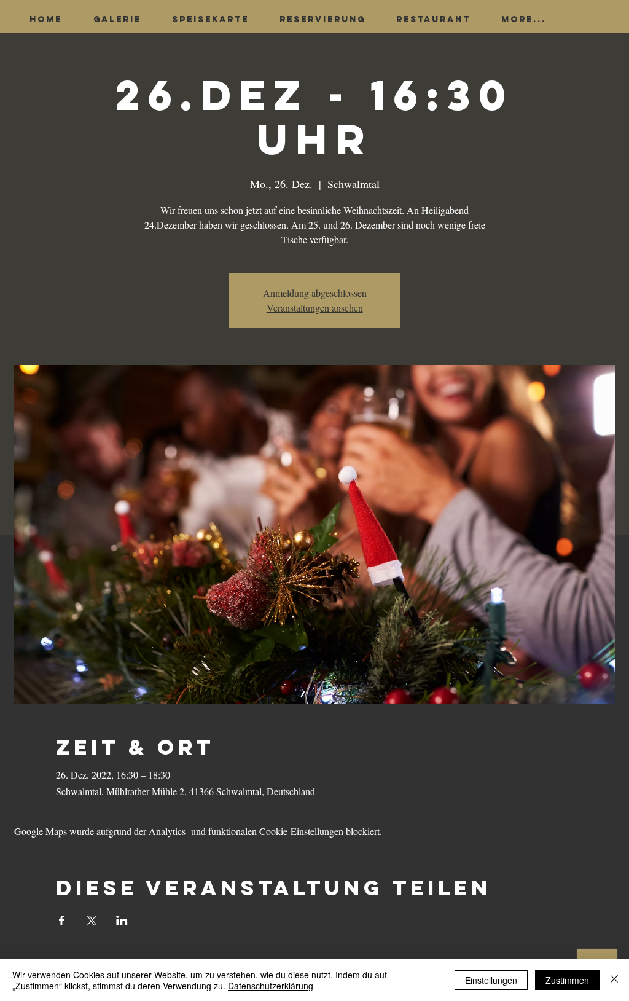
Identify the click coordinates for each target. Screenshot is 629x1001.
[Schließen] (614, 980)
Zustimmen (567, 980)
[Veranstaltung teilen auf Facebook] (62, 920)
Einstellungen (491, 980)
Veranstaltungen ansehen (315, 307)
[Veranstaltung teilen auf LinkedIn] (122, 920)
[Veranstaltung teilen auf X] (92, 920)
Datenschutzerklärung (270, 985)
